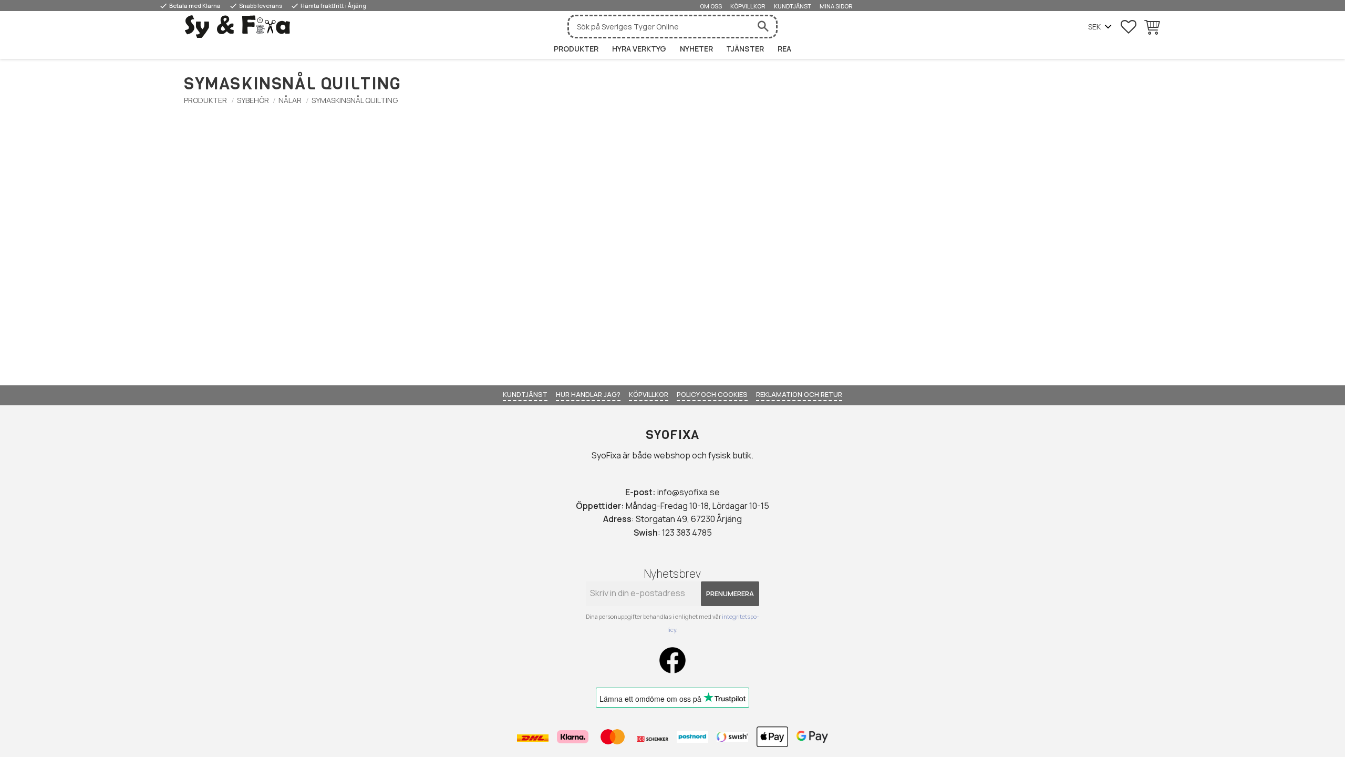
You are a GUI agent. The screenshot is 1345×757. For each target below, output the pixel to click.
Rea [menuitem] (784, 49)
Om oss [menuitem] (711, 6)
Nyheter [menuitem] (696, 49)
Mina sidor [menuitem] (836, 6)
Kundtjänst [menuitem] (792, 6)
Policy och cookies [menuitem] (712, 394)
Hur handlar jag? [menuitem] (588, 394)
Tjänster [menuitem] (745, 49)
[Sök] (763, 26)
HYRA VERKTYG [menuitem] (639, 49)
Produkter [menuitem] (576, 49)
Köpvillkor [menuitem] (747, 6)
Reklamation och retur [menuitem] (799, 394)
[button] (1128, 27)
